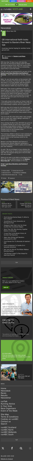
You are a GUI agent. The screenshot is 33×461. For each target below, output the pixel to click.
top (16, 262)
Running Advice (8, 404)
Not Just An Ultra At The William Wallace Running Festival (16, 250)
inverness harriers (19, 172)
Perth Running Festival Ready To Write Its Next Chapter (16, 218)
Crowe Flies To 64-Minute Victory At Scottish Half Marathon (15, 234)
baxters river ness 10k (9, 174)
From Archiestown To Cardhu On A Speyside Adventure (14, 246)
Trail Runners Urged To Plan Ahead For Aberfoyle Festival (15, 254)
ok (17, 4)
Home (3, 388)
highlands (6, 170)
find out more (23, 4)
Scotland (5, 1)
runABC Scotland (8, 427)
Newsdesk (5, 391)
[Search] (21, 448)
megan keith (6, 172)
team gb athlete (17, 170)
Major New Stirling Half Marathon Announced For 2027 (14, 238)
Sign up (6, 287)
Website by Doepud (7, 459)
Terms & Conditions (10, 417)
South (29, 1)
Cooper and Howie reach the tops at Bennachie (25, 205)
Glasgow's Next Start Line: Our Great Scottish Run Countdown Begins (15, 226)
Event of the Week (9, 411)
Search (4, 424)
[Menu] (30, 9)
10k (21, 174)
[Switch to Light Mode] (30, 448)
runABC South (7, 434)
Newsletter (6, 398)
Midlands (21, 1)
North (13, 1)
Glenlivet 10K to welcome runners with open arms (7, 205)
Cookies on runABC (9, 419)
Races (3, 393)
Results (4, 395)
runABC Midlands (9, 432)
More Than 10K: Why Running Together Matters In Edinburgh (15, 230)
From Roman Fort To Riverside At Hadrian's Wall (17, 242)
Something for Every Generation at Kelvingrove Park (14, 222)
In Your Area (6, 406)
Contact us (6, 421)
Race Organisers (8, 408)
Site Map (5, 414)
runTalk (4, 401)
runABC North (7, 430)
